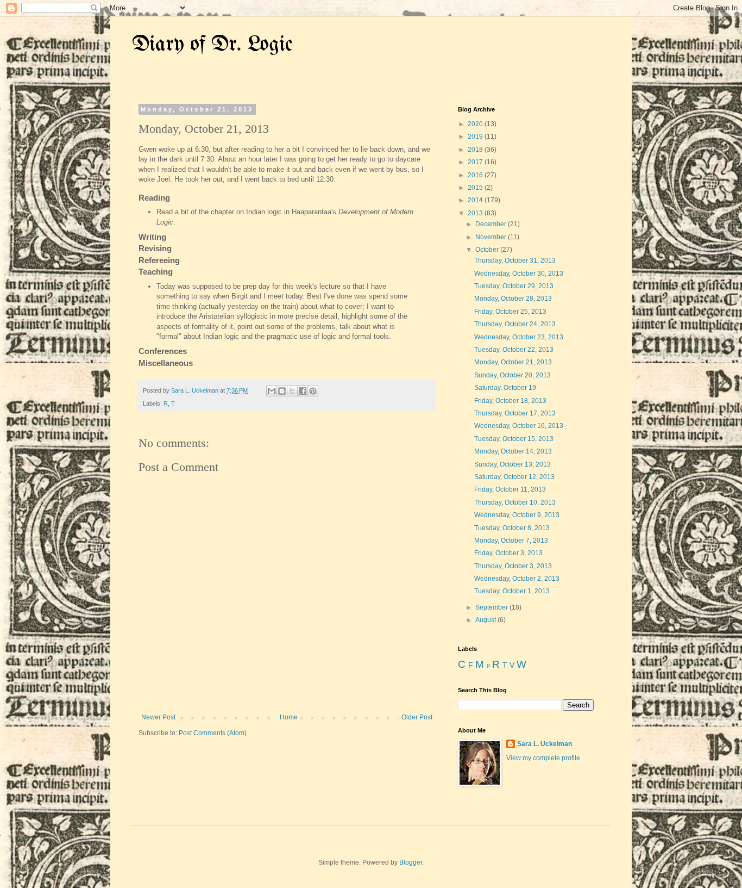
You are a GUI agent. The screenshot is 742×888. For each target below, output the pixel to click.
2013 (476, 213)
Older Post (416, 717)
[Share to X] (292, 391)
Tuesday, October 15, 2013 (514, 439)
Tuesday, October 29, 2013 (514, 286)
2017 (476, 162)
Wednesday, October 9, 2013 (516, 515)
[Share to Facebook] (302, 391)
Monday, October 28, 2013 (513, 298)
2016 (476, 175)
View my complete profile (543, 758)
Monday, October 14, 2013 (513, 451)
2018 (476, 149)
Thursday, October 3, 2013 (513, 566)
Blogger (410, 862)
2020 (476, 124)
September (492, 607)
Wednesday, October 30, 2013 (518, 273)
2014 (476, 200)
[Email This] (271, 391)
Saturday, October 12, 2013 (514, 477)
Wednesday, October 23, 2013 (518, 337)
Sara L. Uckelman (544, 744)
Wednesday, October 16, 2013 (518, 426)
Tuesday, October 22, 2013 (514, 349)
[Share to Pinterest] (312, 391)
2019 (476, 136)
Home (289, 717)
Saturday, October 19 (505, 388)
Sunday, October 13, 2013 (512, 464)
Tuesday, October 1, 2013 (512, 591)
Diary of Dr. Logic (212, 45)
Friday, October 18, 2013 (510, 401)
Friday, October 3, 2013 (508, 553)
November (491, 237)
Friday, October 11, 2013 (510, 489)
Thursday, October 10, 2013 (515, 502)
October (487, 249)
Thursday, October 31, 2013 (515, 260)
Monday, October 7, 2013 (511, 540)
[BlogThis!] (281, 391)
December (491, 224)
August (486, 620)
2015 (476, 187)
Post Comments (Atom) (213, 733)
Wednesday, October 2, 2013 (516, 578)
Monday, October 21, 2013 (513, 362)
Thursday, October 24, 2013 (515, 324)
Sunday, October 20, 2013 (512, 375)
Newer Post (158, 717)
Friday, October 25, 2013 (510, 311)
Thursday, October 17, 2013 (515, 413)
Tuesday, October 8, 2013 (512, 528)
